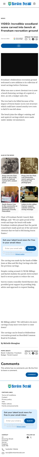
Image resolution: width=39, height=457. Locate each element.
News (3, 18)
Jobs (3, 402)
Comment (32, 375)
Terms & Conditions (9, 395)
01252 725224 (13, 449)
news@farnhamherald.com (15, 453)
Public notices (7, 404)
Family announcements (10, 406)
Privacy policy (7, 399)
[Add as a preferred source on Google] (18, 38)
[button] (4, 3)
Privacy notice (19, 254)
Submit (31, 248)
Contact (4, 397)
